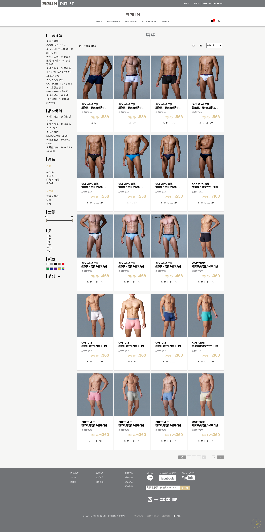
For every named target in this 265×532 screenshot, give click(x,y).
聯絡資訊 (166, 516)
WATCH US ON (188, 472)
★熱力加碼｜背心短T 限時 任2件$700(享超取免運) (58, 60)
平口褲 (50, 175)
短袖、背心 (52, 196)
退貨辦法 (129, 481)
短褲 (48, 200)
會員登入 (187, 3)
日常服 (50, 190)
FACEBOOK (218, 3)
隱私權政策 (139, 516)
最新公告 (100, 477)
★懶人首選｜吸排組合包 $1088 (58, 126)
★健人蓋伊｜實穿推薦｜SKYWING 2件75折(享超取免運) (59, 72)
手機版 (178, 516)
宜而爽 (73, 481)
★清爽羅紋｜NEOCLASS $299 (57, 133)
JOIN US (149, 472)
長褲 (48, 204)
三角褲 (50, 171)
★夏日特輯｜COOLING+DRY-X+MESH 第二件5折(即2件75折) (59, 47)
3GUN (73, 477)
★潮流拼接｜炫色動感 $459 (58, 118)
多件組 (50, 183)
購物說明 (129, 477)
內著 (48, 166)
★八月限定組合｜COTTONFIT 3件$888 (59, 81)
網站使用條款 (153, 516)
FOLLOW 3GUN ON (167, 472)
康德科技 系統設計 (116, 516)
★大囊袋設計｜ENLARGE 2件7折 (57, 89)
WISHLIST (207, 3)
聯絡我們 (129, 486)
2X (50, 248)
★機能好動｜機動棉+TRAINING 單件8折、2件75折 (59, 99)
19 (213, 457)
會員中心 (197, 3)
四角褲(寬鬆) (53, 179)
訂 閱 (185, 487)
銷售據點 (100, 481)
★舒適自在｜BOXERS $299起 (59, 149)
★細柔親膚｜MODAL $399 (58, 141)
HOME (99, 21)
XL (50, 245)
